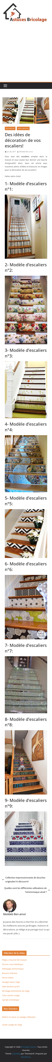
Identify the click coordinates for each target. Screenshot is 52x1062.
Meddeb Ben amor (26, 151)
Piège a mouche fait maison (14, 960)
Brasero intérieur (9, 973)
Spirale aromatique (10, 1000)
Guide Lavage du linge (12, 1024)
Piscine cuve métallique (12, 964)
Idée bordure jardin (11, 986)
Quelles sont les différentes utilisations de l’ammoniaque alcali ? (25, 890)
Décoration (10, 128)
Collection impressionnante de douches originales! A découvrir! (25, 879)
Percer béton (8, 977)
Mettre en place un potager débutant (18, 1017)
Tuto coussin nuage (11, 995)
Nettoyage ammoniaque (13, 968)
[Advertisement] (26, 54)
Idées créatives (23, 128)
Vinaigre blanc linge (11, 982)
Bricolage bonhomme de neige (15, 991)
